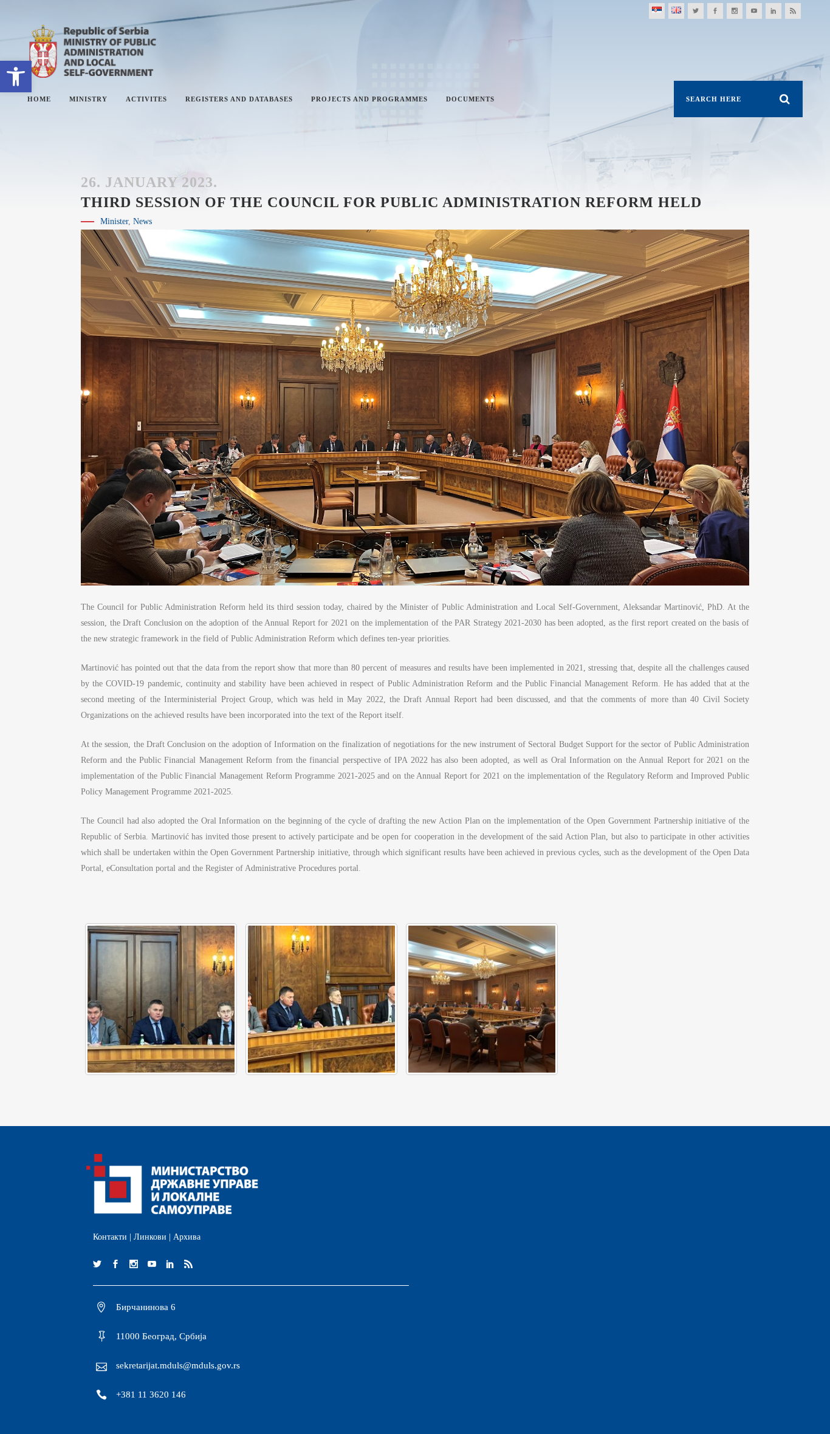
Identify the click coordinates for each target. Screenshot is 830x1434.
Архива (187, 1236)
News (142, 221)
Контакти (110, 1236)
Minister (114, 221)
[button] (16, 76)
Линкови (150, 1236)
